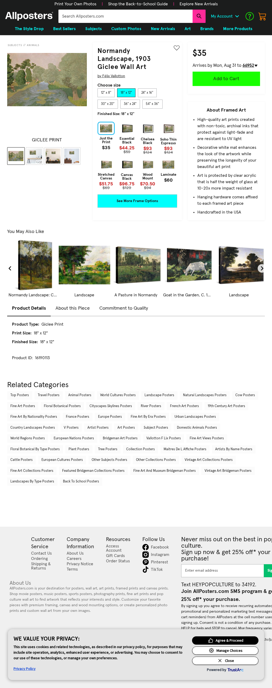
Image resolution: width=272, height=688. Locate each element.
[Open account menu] (237, 16)
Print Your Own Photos (75, 4)
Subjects (15, 45)
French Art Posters (184, 406)
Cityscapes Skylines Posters (111, 406)
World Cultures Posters (118, 395)
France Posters (77, 417)
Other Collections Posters (156, 460)
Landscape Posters (159, 395)
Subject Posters (156, 427)
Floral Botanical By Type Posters (35, 449)
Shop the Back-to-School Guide (138, 4)
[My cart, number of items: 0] (262, 16)
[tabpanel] (137, 156)
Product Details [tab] (29, 308)
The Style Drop (29, 29)
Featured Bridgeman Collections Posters (93, 471)
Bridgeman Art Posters (120, 438)
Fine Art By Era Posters (148, 417)
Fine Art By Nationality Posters (33, 417)
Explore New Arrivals (199, 4)
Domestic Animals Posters (197, 427)
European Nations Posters (74, 438)
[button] (75, 4)
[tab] (106, 92)
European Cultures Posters (62, 460)
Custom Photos (126, 29)
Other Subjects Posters (109, 460)
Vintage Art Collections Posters (209, 460)
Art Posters (126, 427)
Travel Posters (49, 395)
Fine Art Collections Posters (31, 471)
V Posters (71, 427)
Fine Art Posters (22, 406)
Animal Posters (79, 395)
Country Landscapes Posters (32, 427)
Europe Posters (110, 417)
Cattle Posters (21, 460)
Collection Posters (140, 449)
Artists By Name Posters (233, 449)
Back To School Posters (81, 481)
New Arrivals (163, 29)
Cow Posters (245, 395)
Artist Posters (98, 427)
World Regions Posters (27, 438)
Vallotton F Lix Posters (163, 438)
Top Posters (19, 395)
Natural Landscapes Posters (205, 395)
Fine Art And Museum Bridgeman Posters (164, 471)
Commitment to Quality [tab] (123, 308)
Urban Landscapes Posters (195, 417)
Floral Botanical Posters (62, 406)
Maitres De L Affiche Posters (185, 449)
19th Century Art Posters (226, 406)
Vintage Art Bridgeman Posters (228, 471)
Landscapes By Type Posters (32, 481)
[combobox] (125, 16)
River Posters (151, 406)
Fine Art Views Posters (207, 438)
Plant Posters (79, 449)
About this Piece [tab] (73, 308)
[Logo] (29, 16)
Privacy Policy (25, 668)
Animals (33, 45)
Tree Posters (107, 449)
